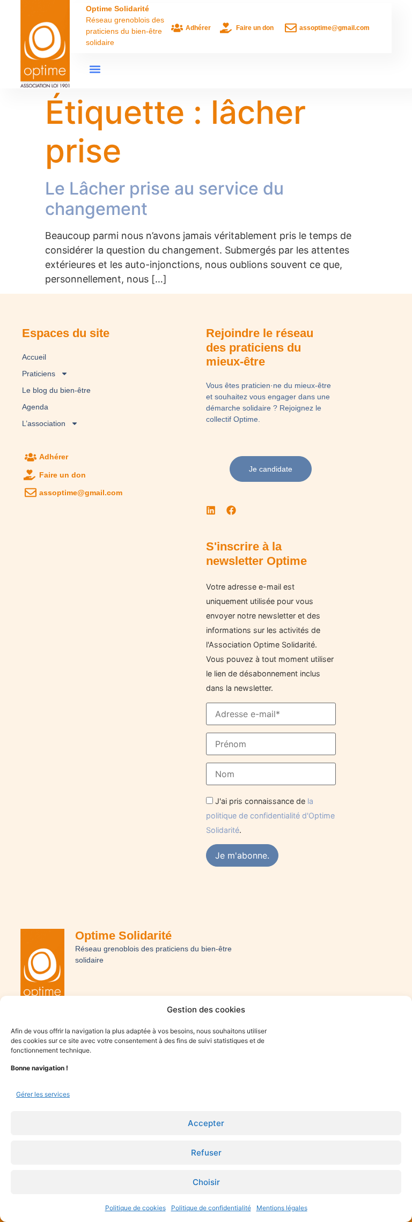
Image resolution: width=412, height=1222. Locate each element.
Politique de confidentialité (211, 1208)
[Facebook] (231, 510)
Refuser (206, 1153)
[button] (95, 69)
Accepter (206, 1123)
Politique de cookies (135, 1208)
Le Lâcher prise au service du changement (164, 198)
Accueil (34, 357)
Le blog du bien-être (56, 390)
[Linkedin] (211, 510)
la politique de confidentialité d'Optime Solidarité (270, 815)
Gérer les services (43, 1094)
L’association (43, 423)
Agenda (35, 407)
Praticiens (38, 373)
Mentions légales (281, 1208)
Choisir (206, 1182)
